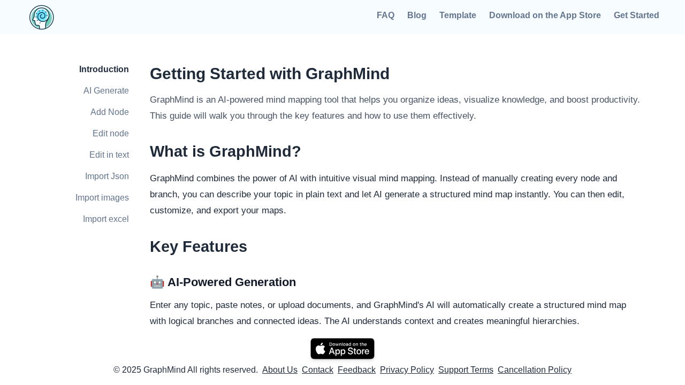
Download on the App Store (545, 15)
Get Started (636, 15)
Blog (417, 15)
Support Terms (465, 369)
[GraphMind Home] (105, 17)
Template (457, 15)
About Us (280, 369)
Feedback (357, 369)
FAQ (385, 15)
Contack (317, 369)
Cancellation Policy (535, 369)
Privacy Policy (407, 369)
